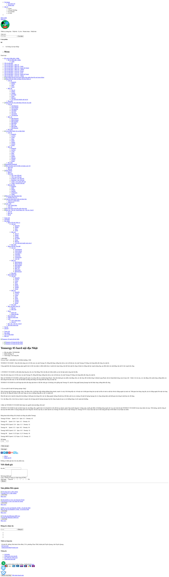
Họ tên (2, 468)
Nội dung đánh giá (6, 476)
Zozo (32, 564)
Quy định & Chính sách (11, 557)
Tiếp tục (3, 481)
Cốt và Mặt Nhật (9, 334)
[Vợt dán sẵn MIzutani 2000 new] (10, 516)
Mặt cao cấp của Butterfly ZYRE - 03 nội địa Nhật (15, 509)
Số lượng (3, 439)
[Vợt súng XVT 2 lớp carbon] (9, 491)
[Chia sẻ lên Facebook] (2, 453)
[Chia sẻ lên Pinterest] (9, 453)
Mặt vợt (6, 336)
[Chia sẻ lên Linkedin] (7, 453)
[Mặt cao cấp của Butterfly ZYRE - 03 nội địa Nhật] (15, 508)
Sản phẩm (7, 333)
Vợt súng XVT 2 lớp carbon (8, 493)
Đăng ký (3, 19)
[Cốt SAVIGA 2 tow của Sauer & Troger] (12, 500)
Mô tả (5, 456)
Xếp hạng (3, 479)
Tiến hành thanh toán (18, 575)
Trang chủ (7, 331)
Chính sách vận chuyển (10, 556)
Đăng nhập (4, 18)
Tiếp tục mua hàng (6, 575)
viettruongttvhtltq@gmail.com (9, 547)
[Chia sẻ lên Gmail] (12, 453)
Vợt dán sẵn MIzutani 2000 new (10, 517)
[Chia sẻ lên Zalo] (17, 453)
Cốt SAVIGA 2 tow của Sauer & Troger (12, 501)
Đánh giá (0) (7, 458)
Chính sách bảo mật (9, 559)
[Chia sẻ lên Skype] (14, 453)
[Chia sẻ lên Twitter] (4, 453)
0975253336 (4, 546)
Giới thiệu (7, 554)
